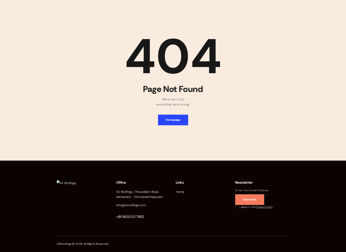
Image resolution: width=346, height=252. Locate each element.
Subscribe (250, 199)
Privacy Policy (264, 207)
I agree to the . (256, 207)
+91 (130, 216)
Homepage (173, 120)
